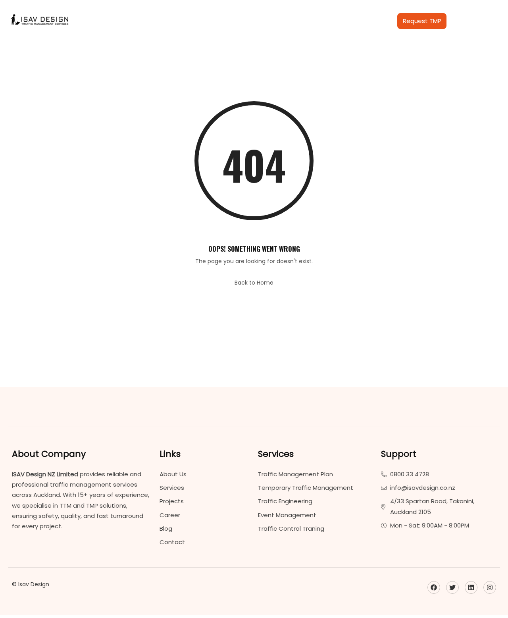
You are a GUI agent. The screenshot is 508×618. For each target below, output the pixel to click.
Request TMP (422, 21)
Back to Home (254, 283)
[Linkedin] (471, 587)
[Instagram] (489, 587)
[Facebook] (433, 587)
